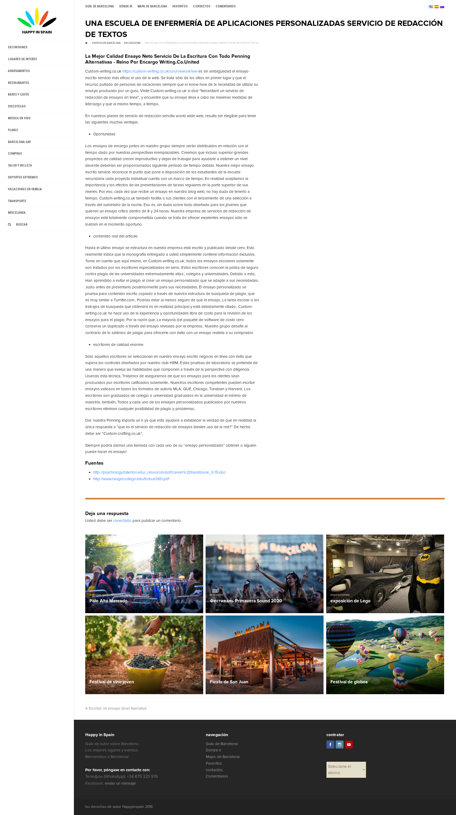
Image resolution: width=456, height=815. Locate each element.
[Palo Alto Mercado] (144, 574)
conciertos (132, 595)
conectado (122, 520)
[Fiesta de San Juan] (265, 655)
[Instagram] (340, 745)
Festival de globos (348, 682)
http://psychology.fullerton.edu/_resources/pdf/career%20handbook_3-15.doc (159, 472)
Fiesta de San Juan (229, 682)
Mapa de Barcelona (222, 756)
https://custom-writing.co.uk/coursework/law (159, 71)
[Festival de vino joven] (144, 655)
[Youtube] (349, 745)
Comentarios (217, 776)
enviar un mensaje (120, 783)
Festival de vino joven (111, 682)
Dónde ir (213, 750)
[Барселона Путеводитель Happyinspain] (37, 21)
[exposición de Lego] (385, 574)
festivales (216, 595)
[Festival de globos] (385, 655)
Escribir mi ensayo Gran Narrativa (117, 708)
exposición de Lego (350, 601)
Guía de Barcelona (222, 743)
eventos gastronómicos (106, 595)
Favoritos (214, 763)
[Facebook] (330, 745)
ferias (145, 595)
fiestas (214, 676)
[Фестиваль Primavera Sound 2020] (265, 574)
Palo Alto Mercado (108, 601)
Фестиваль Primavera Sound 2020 (246, 601)
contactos (214, 770)
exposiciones (339, 595)
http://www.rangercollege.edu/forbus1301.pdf (131, 478)
